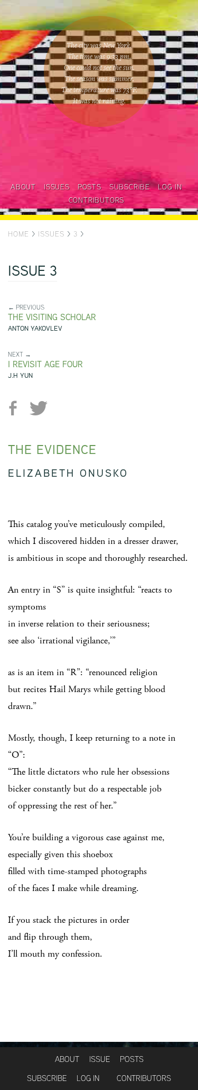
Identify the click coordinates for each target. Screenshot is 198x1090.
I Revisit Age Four (45, 364)
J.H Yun (20, 375)
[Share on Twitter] (38, 408)
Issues (57, 186)
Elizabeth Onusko (68, 472)
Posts (89, 186)
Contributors (97, 200)
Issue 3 (32, 272)
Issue (99, 1059)
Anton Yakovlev (35, 328)
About (23, 186)
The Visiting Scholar (52, 317)
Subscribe (129, 186)
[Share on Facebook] (17, 408)
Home (18, 234)
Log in (170, 186)
